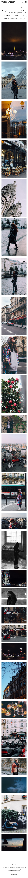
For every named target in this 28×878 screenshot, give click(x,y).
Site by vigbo (14, 874)
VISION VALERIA (8, 2)
